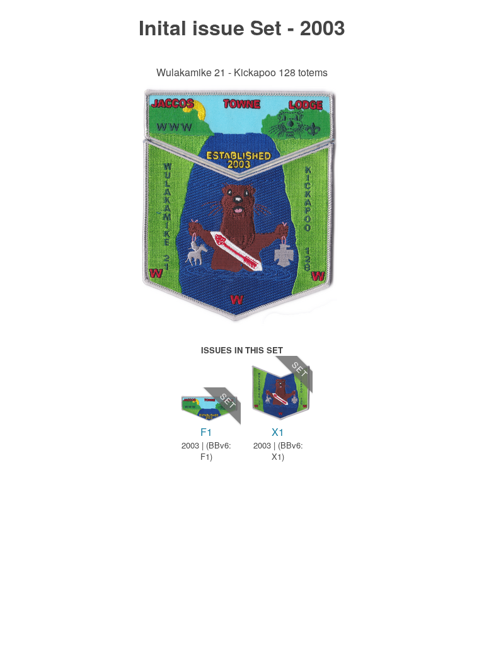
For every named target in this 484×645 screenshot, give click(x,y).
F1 (206, 432)
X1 (278, 432)
